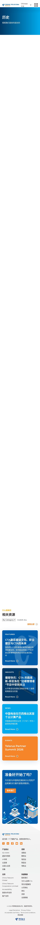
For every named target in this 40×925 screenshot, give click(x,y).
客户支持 (5, 896)
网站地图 (20, 915)
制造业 (23, 863)
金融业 (23, 853)
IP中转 (4, 859)
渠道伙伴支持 (7, 893)
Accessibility (7, 889)
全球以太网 (6, 866)
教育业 (23, 856)
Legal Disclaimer (14, 910)
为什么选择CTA (26, 881)
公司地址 (24, 888)
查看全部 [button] (30, 624)
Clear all (22, 620)
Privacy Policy (26, 910)
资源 (23, 894)
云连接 (4, 863)
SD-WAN (5, 853)
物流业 (23, 859)
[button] (3, 843)
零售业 (23, 866)
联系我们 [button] (10, 791)
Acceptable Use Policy (12, 912)
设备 (3, 869)
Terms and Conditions (28, 912)
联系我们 (24, 878)
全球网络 (24, 898)
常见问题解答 (26, 884)
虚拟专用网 (6, 856)
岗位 (23, 891)
